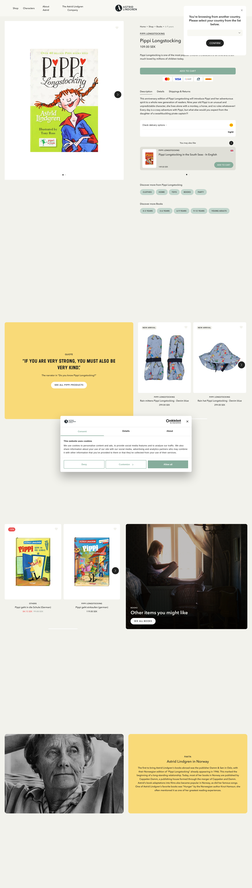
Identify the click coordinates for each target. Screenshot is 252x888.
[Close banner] (187, 422)
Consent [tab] (82, 431)
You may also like (188, 143)
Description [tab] (146, 91)
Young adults (219, 211)
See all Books (143, 621)
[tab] (63, 174)
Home (143, 26)
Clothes (147, 192)
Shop (15, 8)
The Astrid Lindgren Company (72, 8)
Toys (174, 192)
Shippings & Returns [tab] (179, 91)
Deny (84, 464)
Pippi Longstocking (152, 33)
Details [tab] (126, 431)
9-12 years (199, 211)
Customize (124, 464)
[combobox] (215, 33)
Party (201, 192)
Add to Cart (188, 71)
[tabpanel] (188, 104)
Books (159, 26)
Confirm (215, 43)
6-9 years (169, 26)
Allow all (168, 464)
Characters (29, 8)
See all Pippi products (69, 385)
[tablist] (188, 91)
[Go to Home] (126, 8)
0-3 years (148, 211)
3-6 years (165, 211)
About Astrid (46, 8)
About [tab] (170, 431)
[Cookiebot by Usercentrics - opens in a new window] (168, 421)
